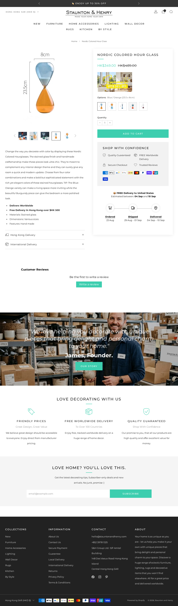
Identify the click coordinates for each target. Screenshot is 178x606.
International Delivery (60, 565)
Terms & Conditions (59, 582)
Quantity (102, 117)
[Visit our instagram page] (99, 577)
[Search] (171, 11)
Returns (52, 571)
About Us (53, 536)
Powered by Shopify (136, 600)
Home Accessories (84, 23)
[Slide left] (14, 136)
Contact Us (54, 542)
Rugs (70, 29)
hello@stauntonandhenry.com (109, 536)
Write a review (89, 284)
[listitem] (89, 3)
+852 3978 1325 (100, 542)
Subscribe (131, 493)
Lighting (112, 23)
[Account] (155, 11)
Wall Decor (134, 23)
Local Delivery (56, 559)
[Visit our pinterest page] (106, 577)
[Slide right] (75, 136)
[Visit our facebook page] (93, 577)
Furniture (54, 23)
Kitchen (86, 29)
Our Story (89, 366)
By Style (105, 29)
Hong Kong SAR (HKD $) (21, 12)
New (37, 23)
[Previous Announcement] (39, 3)
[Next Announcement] (139, 3)
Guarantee (54, 553)
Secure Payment (57, 548)
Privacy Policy (56, 576)
